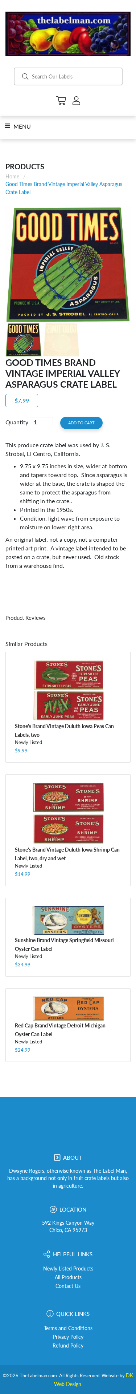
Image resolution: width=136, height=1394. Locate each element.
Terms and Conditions (68, 1328)
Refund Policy (68, 1346)
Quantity (16, 422)
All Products (68, 1277)
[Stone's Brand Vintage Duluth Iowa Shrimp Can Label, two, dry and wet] (68, 813)
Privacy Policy (68, 1337)
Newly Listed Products (68, 1269)
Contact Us (68, 1286)
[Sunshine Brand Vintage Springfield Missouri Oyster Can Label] (68, 920)
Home (12, 176)
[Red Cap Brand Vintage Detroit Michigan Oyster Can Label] (68, 1008)
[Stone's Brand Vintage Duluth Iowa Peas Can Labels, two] (68, 690)
